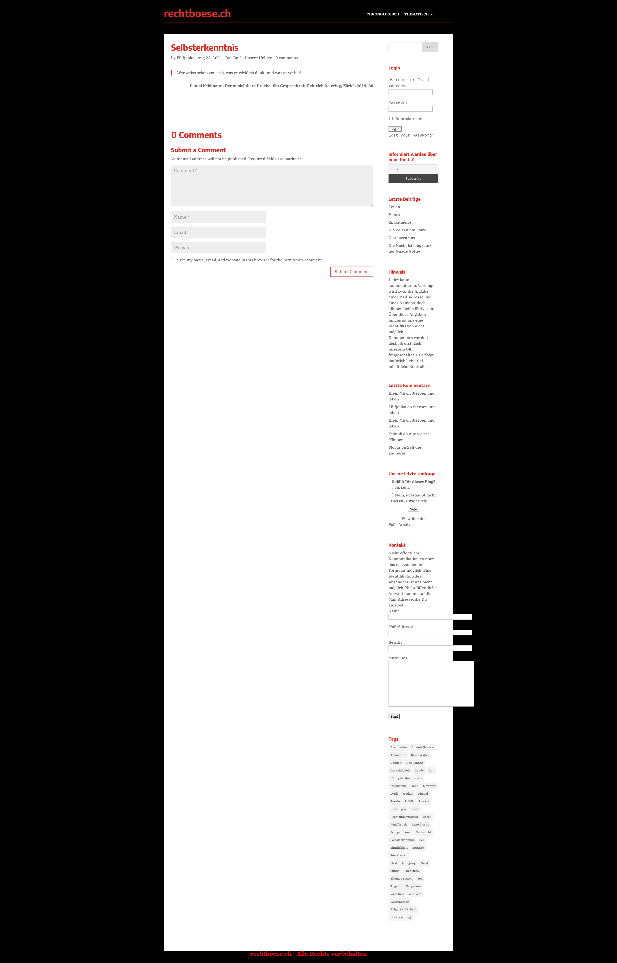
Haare (394, 214)
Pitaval (423, 793)
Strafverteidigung (403, 863)
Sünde (394, 871)
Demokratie (419, 755)
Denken (396, 762)
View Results (413, 518)
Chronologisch (383, 14)
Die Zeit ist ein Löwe (407, 229)
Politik (409, 801)
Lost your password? (411, 135)
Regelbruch (398, 824)
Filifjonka (185, 57)
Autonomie (398, 755)
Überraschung (400, 917)
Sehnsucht (423, 832)
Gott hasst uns (402, 237)
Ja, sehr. (402, 487)
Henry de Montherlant (406, 778)
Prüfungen (398, 809)
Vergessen (413, 886)
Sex (421, 840)
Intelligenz (398, 786)
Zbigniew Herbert (403, 909)
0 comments (286, 57)
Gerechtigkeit (400, 770)
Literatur (429, 786)
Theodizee (411, 871)
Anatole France (422, 747)
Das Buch (234, 57)
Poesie (395, 801)
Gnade (419, 770)
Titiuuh (395, 433)
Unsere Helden (258, 57)
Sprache (418, 847)
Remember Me (407, 119)
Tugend (395, 886)
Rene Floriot (420, 824)
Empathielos (400, 222)
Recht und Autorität (404, 817)
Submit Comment (352, 271)
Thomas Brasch (401, 878)
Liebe (414, 786)
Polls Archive (401, 524)
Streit (424, 863)
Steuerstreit (398, 855)
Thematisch (416, 14)
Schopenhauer (400, 832)
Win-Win (415, 894)
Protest (424, 801)
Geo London (414, 762)
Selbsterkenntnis (402, 840)
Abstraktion (398, 747)
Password (398, 103)
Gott (431, 770)
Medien (408, 793)
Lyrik (394, 793)
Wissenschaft (399, 901)
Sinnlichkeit (399, 847)
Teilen (394, 206)
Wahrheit (397, 894)
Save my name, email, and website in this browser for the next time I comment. (250, 259)
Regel (427, 817)
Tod (420, 878)
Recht (415, 809)
